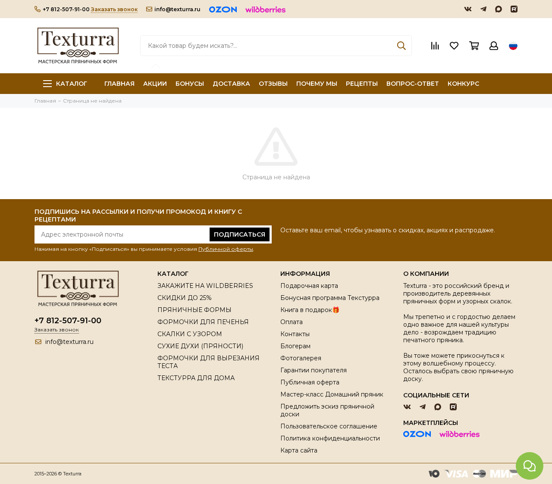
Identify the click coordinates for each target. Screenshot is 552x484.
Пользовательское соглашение (328, 426)
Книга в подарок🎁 (309, 310)
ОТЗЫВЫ (273, 83)
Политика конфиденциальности (330, 438)
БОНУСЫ (190, 83)
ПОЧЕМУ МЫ (316, 83)
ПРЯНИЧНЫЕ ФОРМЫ (194, 310)
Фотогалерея (300, 358)
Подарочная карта (309, 286)
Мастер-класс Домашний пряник (331, 394)
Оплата (291, 322)
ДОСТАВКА (231, 83)
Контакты (295, 334)
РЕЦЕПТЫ (362, 83)
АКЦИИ (155, 83)
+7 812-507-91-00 (66, 9)
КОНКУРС (463, 83)
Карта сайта (298, 450)
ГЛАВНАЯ (119, 83)
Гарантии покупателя (313, 370)
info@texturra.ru (177, 9)
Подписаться (239, 234)
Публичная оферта (309, 382)
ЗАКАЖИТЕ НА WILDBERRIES (205, 286)
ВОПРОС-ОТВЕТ (412, 83)
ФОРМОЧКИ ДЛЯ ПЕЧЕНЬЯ (203, 322)
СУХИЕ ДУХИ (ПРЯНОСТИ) (200, 346)
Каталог (71, 83)
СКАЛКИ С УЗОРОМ (189, 334)
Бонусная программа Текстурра (330, 298)
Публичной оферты (225, 249)
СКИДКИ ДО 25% (184, 298)
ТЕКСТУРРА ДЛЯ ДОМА (196, 378)
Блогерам (295, 346)
